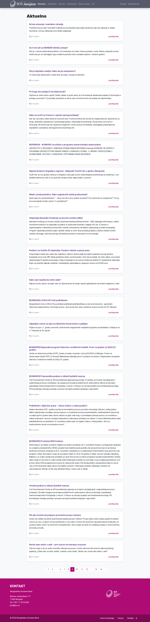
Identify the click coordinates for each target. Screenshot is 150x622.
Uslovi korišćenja (107, 618)
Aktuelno (42, 4)
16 (101, 569)
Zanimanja (72, 4)
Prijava (123, 4)
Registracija (133, 4)
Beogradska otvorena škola (28, 618)
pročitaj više (113, 37)
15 (96, 569)
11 (82, 569)
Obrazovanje (84, 4)
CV (93, 4)
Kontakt (130, 618)
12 (87, 569)
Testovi (61, 4)
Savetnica (52, 4)
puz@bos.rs (15, 605)
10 (77, 569)
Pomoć (121, 618)
